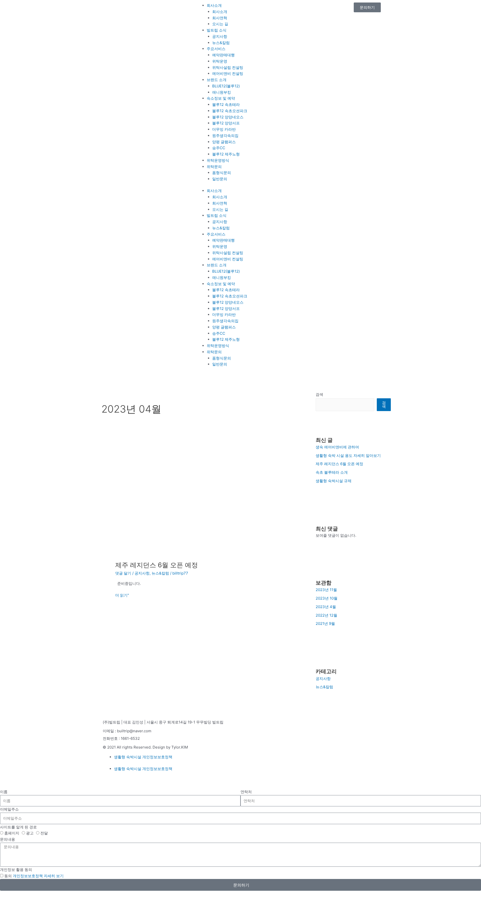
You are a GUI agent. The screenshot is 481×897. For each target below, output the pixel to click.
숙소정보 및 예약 (221, 98)
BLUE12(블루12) (226, 86)
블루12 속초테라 (226, 104)
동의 (34, 875)
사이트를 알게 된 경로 (18, 827)
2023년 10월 (326, 598)
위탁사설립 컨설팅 (227, 67)
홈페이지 (11, 833)
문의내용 (7, 839)
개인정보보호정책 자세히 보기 (38, 875)
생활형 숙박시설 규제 (333, 480)
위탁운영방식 (218, 160)
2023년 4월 (326, 606)
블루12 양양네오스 (228, 117)
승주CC (218, 147)
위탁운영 (219, 61)
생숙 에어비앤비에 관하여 (337, 447)
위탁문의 (214, 166)
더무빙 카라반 (224, 129)
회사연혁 (219, 18)
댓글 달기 (123, 573)
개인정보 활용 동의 (16, 869)
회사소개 (214, 5)
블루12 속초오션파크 (229, 110)
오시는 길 (220, 24)
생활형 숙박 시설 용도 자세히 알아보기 (348, 455)
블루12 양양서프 (226, 123)
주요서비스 (216, 48)
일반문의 (219, 178)
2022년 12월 (326, 615)
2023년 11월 (326, 589)
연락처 (246, 791)
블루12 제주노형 (226, 154)
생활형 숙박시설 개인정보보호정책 (143, 757)
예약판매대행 (223, 55)
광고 (30, 833)
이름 (4, 791)
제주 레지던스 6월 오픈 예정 (156, 565)
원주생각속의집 (225, 135)
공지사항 (219, 36)
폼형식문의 (221, 172)
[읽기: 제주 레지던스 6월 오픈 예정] (195, 501)
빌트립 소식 (216, 30)
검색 (319, 394)
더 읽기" (122, 595)
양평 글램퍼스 (224, 141)
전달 (44, 833)
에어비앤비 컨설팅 (227, 73)
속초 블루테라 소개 (332, 472)
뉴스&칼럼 (221, 42)
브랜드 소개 (216, 79)
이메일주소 (9, 809)
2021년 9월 (325, 623)
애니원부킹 (221, 92)
